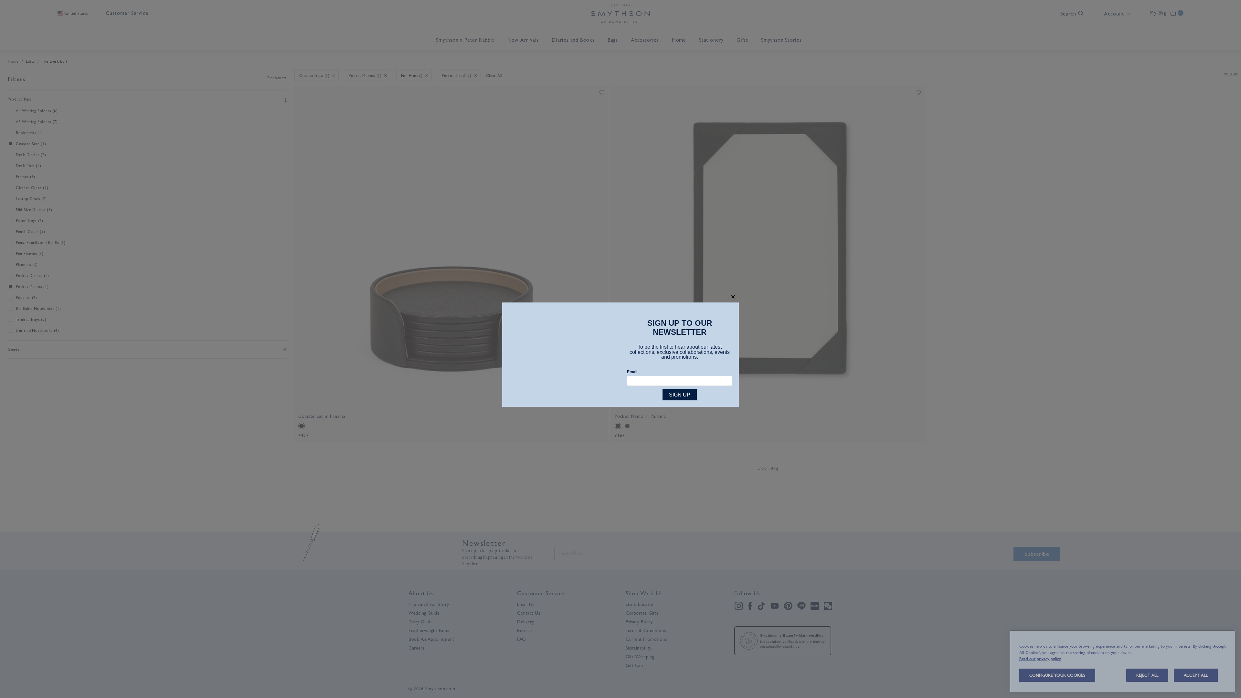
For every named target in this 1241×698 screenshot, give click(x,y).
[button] (733, 296)
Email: (633, 372)
